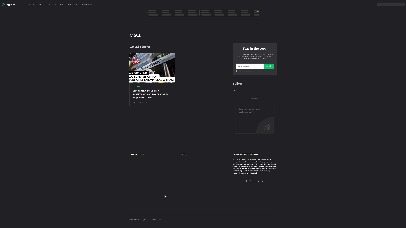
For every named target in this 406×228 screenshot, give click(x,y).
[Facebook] (234, 90)
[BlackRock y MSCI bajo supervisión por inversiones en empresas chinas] (152, 68)
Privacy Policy (256, 71)
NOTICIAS (136, 86)
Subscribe (269, 66)
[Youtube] (262, 181)
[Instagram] (239, 90)
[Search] (402, 4)
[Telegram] (246, 181)
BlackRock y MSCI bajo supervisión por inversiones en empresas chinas (151, 94)
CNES (134, 102)
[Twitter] (244, 90)
